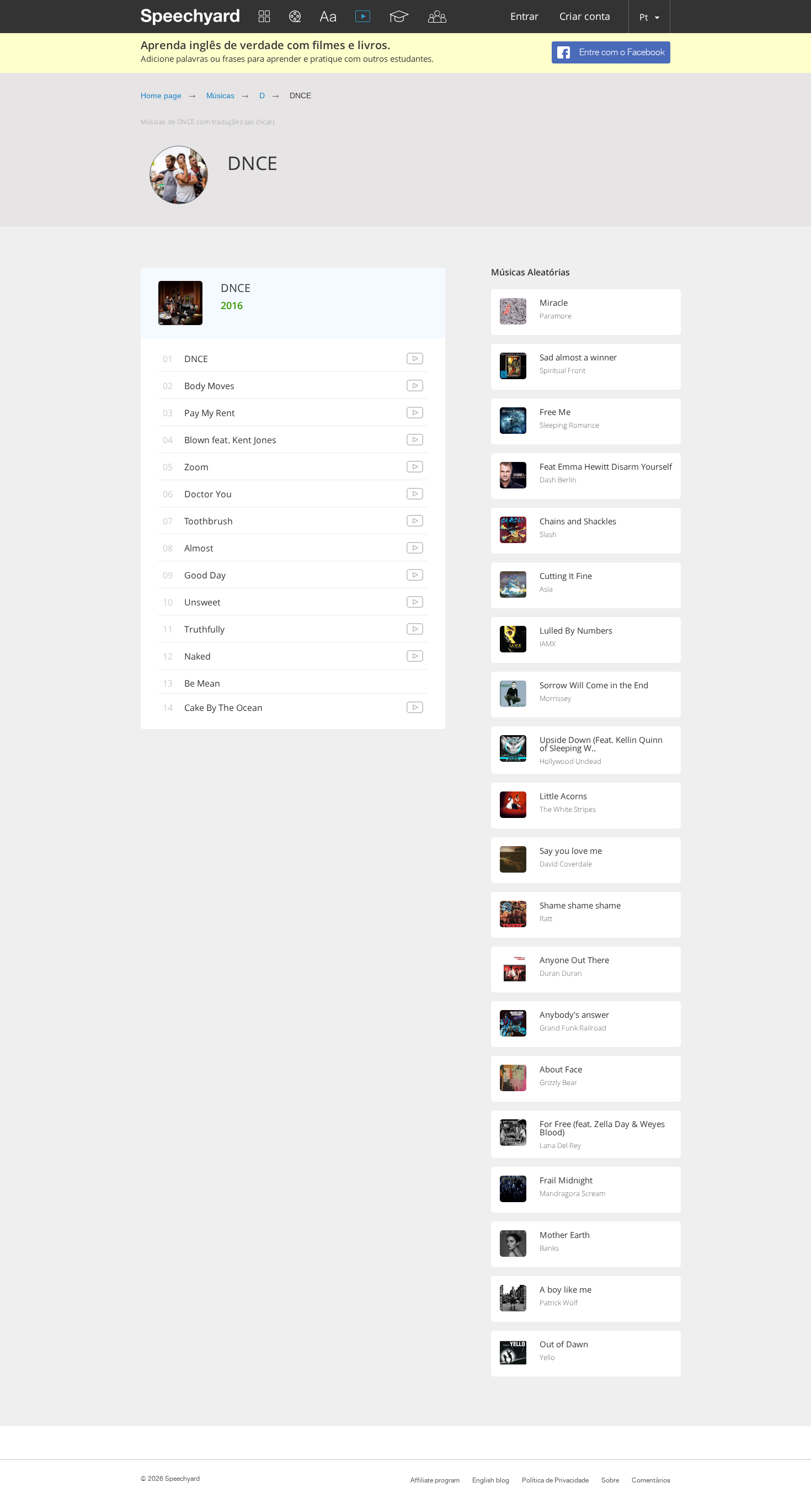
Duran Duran (561, 973)
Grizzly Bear (558, 1082)
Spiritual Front (562, 370)
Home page (161, 95)
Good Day (205, 575)
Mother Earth (565, 1234)
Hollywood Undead (570, 761)
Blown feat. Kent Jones (230, 440)
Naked (197, 656)
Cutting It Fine (566, 575)
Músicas (220, 95)
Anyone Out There (574, 959)
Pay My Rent (209, 413)
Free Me (555, 411)
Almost (199, 548)
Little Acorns (563, 795)
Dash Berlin (558, 480)
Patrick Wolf (559, 1303)
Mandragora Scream (572, 1193)
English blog (490, 1480)
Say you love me (571, 850)
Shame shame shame (580, 905)
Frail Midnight (566, 1180)
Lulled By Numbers (576, 630)
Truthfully (204, 629)
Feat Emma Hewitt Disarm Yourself (606, 466)
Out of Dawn (564, 1343)
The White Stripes (568, 809)
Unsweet (202, 602)
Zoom (196, 467)
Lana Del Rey (560, 1145)
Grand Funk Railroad (573, 1028)
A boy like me (565, 1289)
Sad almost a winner (578, 357)
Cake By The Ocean (223, 708)
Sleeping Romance (569, 425)
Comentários (651, 1480)
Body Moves (209, 386)
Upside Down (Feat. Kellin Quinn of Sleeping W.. (601, 743)
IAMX (548, 644)
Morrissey (555, 698)
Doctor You (208, 494)
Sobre (610, 1480)
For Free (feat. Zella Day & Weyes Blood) (602, 1128)
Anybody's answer (574, 1014)
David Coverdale (566, 864)
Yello (547, 1357)
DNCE (196, 359)
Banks (549, 1248)
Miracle (554, 302)
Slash (548, 534)
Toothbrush (208, 521)
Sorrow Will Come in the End (594, 684)
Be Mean (202, 683)
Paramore (556, 316)
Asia (546, 589)
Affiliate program (435, 1480)
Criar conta (584, 17)
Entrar (524, 17)
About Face (561, 1069)
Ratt (546, 918)
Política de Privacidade (555, 1480)
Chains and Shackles (578, 521)
